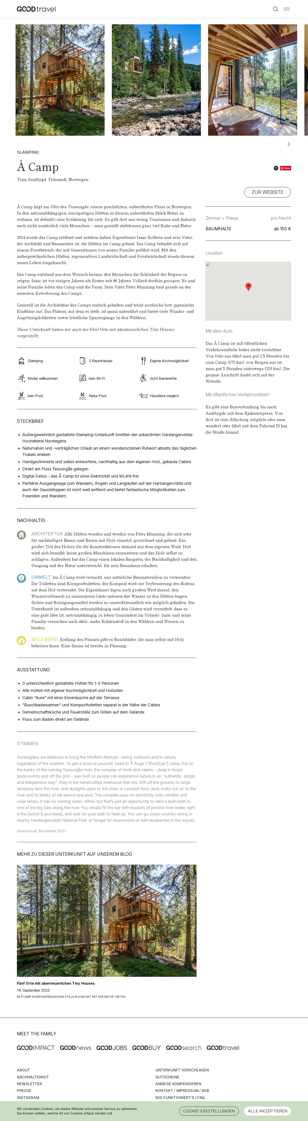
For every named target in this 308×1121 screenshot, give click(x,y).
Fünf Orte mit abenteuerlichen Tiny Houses (131, 329)
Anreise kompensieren (178, 1084)
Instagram (28, 1098)
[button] (286, 9)
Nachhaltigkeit (33, 1077)
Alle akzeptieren (267, 1111)
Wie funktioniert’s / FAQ (180, 1098)
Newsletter (29, 1084)
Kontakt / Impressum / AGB (182, 1091)
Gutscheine (167, 1077)
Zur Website (268, 192)
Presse (24, 1091)
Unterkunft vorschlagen (182, 1070)
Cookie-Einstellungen (209, 1111)
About (23, 1070)
